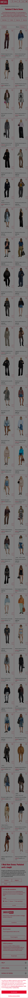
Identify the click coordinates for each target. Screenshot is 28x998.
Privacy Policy (9, 987)
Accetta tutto (14, 992)
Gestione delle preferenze (17, 986)
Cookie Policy (16, 987)
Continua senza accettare (14, 995)
